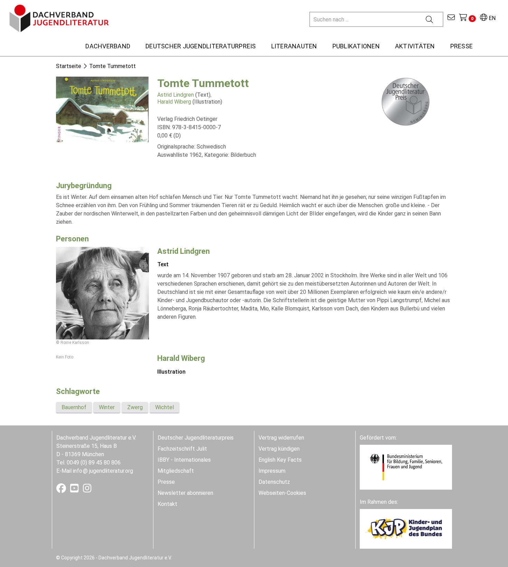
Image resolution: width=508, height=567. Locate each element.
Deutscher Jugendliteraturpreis (196, 437)
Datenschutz (274, 482)
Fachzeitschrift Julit (182, 448)
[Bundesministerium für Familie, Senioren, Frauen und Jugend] (406, 466)
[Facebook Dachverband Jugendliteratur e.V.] (61, 490)
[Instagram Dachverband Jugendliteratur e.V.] (87, 490)
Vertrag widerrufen (281, 437)
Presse (166, 482)
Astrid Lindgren (175, 95)
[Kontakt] (451, 18)
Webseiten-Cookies (282, 493)
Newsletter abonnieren (185, 493)
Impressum (271, 471)
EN (491, 18)
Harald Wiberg (174, 101)
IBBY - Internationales (184, 460)
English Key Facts (280, 460)
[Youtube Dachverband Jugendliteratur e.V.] (75, 490)
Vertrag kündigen (279, 448)
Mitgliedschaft (176, 471)
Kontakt (167, 504)
